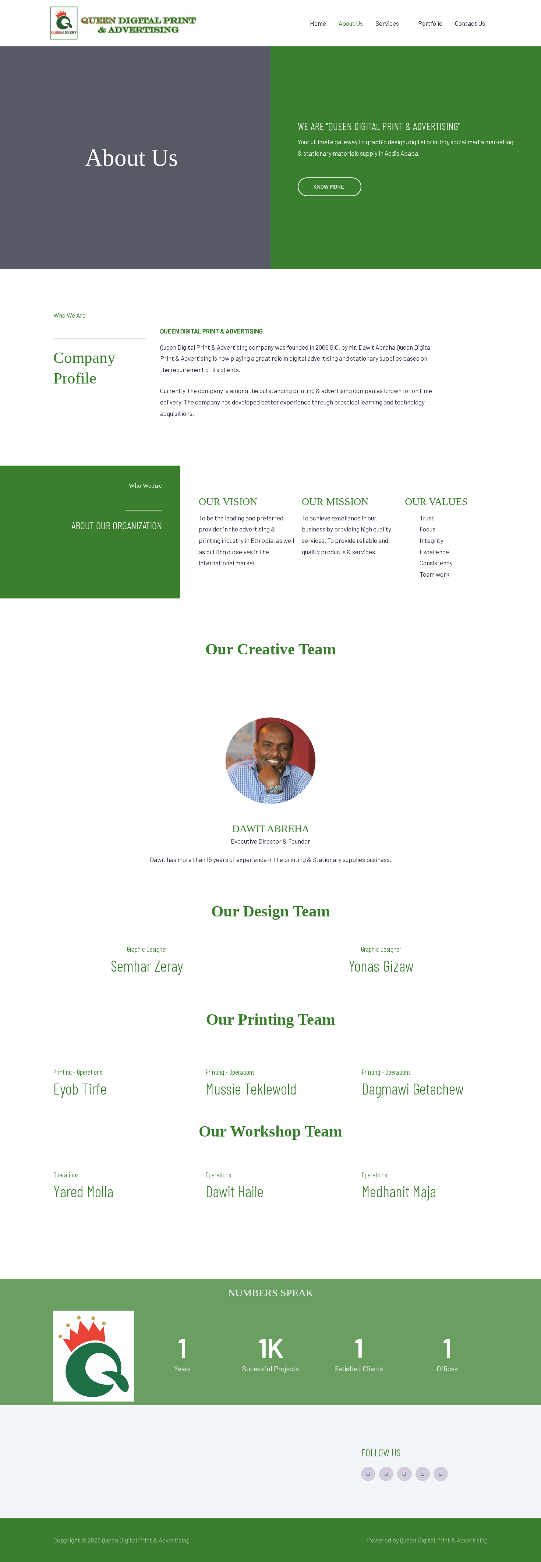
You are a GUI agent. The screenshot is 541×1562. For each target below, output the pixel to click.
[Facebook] (386, 1474)
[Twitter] (404, 1474)
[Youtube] (441, 1474)
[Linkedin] (368, 1474)
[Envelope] (423, 1474)
